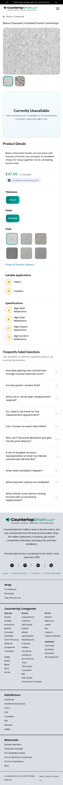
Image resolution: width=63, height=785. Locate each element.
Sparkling (49, 649)
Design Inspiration (12, 744)
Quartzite (8, 636)
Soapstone (9, 647)
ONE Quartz (27, 677)
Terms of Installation (13, 761)
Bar (46, 628)
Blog (6, 765)
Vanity (48, 624)
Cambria (26, 620)
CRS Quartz (27, 624)
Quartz (7, 617)
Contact (35, 573)
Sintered (8, 643)
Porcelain (8, 632)
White (7, 660)
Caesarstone (28, 617)
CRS (6, 712)
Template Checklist (13, 748)
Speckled (49, 653)
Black (7, 664)
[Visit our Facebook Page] (12, 565)
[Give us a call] (51, 565)
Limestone (9, 624)
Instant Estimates (51, 573)
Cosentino (27, 670)
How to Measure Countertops (18, 757)
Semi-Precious (11, 639)
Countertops (10, 589)
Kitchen (48, 617)
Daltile (7, 729)
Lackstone (26, 655)
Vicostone (26, 651)
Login (5, 573)
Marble (7, 628)
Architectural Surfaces (14, 703)
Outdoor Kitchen (52, 636)
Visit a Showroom (12, 597)
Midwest (8, 725)
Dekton (25, 628)
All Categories (51, 657)
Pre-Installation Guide (14, 753)
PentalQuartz (28, 639)
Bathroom (49, 620)
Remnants (9, 593)
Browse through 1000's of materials (29, 2)
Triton (24, 662)
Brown (7, 672)
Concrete (49, 645)
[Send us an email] (38, 565)
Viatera (25, 647)
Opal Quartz (27, 636)
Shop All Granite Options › (20, 264)
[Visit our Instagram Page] (25, 565)
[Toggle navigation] (57, 8)
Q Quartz (26, 643)
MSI (23, 674)
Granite (7, 620)
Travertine (9, 651)
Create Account (19, 573)
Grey (6, 668)
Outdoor (49, 632)
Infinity (25, 632)
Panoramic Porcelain (32, 681)
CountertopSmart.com (12, 776)
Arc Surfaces (28, 658)
